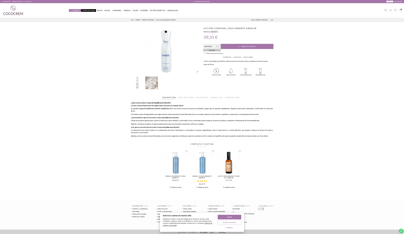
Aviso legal (135, 211)
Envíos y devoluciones (165, 211)
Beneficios (217, 97)
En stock (212, 50)
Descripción (169, 97)
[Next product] (272, 19)
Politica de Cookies (138, 216)
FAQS (159, 219)
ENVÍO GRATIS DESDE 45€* (202, 1)
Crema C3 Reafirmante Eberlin (202, 177)
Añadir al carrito (248, 46)
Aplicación (202, 97)
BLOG (389, 1)
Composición (232, 97)
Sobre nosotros (17, 1)
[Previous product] (271, 19)
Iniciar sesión (187, 209)
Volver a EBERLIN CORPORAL (259, 20)
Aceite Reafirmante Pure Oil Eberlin (229, 177)
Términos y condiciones (140, 209)
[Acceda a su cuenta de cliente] (390, 10)
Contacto (28, 1)
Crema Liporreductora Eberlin (175, 177)
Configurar (229, 227)
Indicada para (186, 97)
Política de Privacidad (139, 214)
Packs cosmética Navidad (216, 211)
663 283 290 (6, 1)
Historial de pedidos (189, 211)
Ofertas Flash (212, 209)
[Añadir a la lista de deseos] (186, 151)
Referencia (207, 32)
